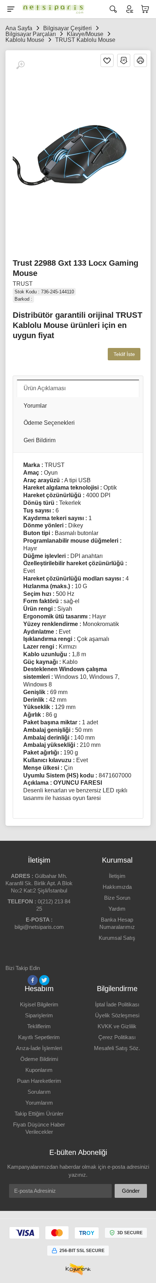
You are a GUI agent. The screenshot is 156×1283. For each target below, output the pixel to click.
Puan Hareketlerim (39, 1081)
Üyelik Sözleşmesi (117, 1015)
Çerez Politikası (117, 1037)
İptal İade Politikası (117, 1004)
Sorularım (39, 1092)
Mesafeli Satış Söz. (117, 1048)
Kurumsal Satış (117, 938)
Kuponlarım (39, 1070)
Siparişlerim (39, 1015)
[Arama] (113, 9)
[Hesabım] (129, 9)
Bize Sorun (117, 898)
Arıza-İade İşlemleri (39, 1048)
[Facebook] (33, 980)
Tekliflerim (39, 1026)
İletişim (117, 876)
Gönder (131, 1191)
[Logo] (51, 9)
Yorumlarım (39, 1103)
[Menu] (11, 9)
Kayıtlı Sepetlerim (39, 1037)
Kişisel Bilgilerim (39, 1004)
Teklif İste (124, 354)
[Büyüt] (20, 65)
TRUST (23, 284)
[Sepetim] (145, 9)
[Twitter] (44, 980)
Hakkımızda (117, 887)
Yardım (117, 909)
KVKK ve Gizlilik (117, 1026)
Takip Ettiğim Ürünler (39, 1113)
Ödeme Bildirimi (39, 1059)
